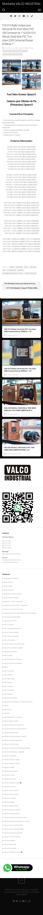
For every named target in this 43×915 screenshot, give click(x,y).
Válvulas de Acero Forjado (11, 759)
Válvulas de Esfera (9, 775)
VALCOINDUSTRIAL (28, 48)
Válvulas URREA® (9, 840)
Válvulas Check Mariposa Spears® (14, 752)
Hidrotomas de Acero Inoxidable (13, 648)
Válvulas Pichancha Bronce (12, 813)
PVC (4, 270)
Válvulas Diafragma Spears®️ (13, 783)
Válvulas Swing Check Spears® (13, 833)
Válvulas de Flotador (10, 779)
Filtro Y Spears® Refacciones (12, 628)
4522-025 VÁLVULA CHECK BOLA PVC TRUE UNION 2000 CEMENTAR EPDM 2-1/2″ (19, 449)
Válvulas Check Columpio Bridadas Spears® (17, 748)
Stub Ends (7, 713)
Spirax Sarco (7, 709)
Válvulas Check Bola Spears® (12, 54)
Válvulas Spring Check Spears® (13, 825)
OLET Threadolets (9, 690)
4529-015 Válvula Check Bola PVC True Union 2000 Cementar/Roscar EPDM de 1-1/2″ (20, 330)
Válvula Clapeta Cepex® (11, 721)
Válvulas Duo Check (9, 786)
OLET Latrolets (8, 675)
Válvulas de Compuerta (10, 771)
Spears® (20, 270)
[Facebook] (11, 16)
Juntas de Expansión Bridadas (13, 659)
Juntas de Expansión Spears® (13, 663)
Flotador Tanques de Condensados (14, 644)
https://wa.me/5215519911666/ (11, 554)
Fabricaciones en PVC (10, 621)
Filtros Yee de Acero (9, 640)
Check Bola (19, 267)
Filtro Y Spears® (9, 625)
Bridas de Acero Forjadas (11, 597)
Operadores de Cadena (10, 698)
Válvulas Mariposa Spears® (12, 810)
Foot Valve (33, 267)
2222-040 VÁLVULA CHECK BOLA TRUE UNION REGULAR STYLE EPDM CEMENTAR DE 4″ (20, 409)
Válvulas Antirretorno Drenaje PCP (14, 725)
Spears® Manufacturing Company (13, 273)
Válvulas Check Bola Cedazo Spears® (15, 51)
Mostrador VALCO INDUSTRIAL (21, 4)
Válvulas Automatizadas (11, 733)
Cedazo (12, 267)
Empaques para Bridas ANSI (12, 617)
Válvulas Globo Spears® (11, 794)
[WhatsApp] (28, 16)
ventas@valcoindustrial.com (10, 562)
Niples (6, 667)
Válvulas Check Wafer (10, 756)
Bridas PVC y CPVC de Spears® (13, 601)
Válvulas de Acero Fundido (12, 763)
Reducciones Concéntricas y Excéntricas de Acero (18, 702)
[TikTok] (32, 16)
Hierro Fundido (8, 655)
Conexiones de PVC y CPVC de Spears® (15, 605)
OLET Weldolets (8, 694)
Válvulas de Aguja (9, 767)
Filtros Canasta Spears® (11, 632)
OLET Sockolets (8, 686)
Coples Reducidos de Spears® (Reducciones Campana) (20, 613)
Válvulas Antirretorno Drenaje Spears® (15, 729)
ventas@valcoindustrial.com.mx (11, 560)
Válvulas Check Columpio (11, 744)
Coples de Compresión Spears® (13, 609)
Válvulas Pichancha (30, 273)
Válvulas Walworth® (10, 844)
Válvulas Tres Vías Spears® (12, 837)
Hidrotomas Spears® (10, 651)
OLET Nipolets (8, 682)
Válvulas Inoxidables (10, 798)
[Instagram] (19, 16)
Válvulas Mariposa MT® (11, 806)
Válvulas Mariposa (9, 802)
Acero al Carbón (8, 582)
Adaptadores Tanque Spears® (13, 594)
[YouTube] (24, 16)
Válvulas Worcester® (10, 848)
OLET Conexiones (9, 671)
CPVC (26, 267)
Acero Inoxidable (9, 590)
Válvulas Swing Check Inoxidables (14, 829)
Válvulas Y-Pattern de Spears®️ (13, 852)
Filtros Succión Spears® (11, 636)
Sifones (6, 705)
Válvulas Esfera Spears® (11, 790)
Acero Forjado (8, 586)
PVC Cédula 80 (11, 270)
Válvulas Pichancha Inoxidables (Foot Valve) (17, 821)
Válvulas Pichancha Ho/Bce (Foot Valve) (15, 817)
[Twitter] (15, 16)
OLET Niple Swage (9, 679)
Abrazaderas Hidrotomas (11, 578)
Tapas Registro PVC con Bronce (13, 717)
